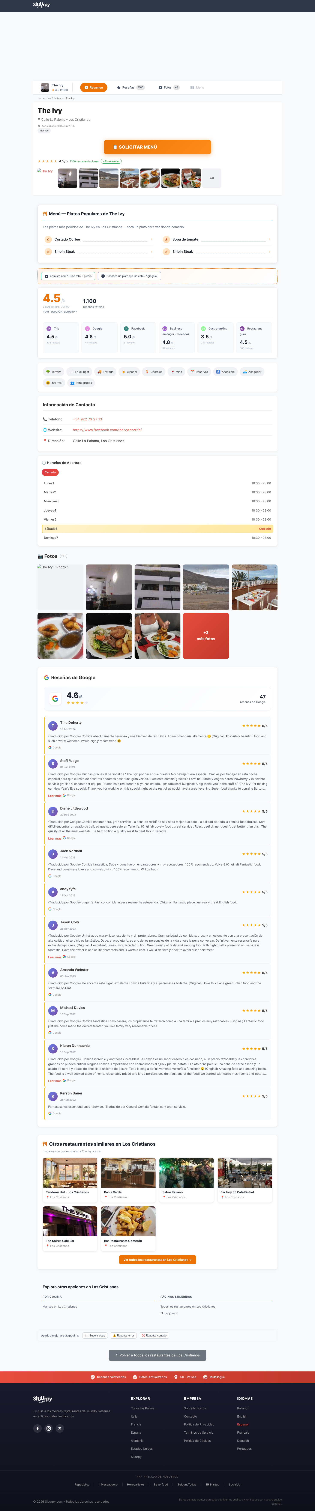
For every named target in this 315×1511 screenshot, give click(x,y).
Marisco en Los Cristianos (60, 1306)
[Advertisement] (157, 46)
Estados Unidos (142, 1448)
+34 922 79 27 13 (87, 419)
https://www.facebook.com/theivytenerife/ (107, 430)
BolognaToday (186, 1484)
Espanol (242, 1424)
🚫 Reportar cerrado (154, 1335)
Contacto (190, 1416)
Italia (134, 1416)
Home (41, 98)
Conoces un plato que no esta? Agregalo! (132, 276)
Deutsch (243, 1440)
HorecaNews (135, 1484)
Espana (136, 1432)
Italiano (242, 1408)
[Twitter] (60, 1428)
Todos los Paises (142, 1408)
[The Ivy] (47, 178)
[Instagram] (48, 1428)
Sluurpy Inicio (169, 1313)
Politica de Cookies (197, 1440)
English (242, 1416)
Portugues (244, 1448)
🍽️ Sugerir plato (95, 1335)
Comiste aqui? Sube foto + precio (71, 276)
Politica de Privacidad (199, 1424)
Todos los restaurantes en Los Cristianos (187, 1306)
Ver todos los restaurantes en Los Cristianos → (157, 1259)
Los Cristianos (55, 98)
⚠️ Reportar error (123, 1335)
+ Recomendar (111, 161)
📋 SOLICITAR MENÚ (134, 147)
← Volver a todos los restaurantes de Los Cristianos (157, 1355)
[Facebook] (37, 1428)
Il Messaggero (108, 1484)
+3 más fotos (206, 635)
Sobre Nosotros (195, 1408)
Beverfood (161, 1484)
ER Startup (212, 1484)
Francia (136, 1424)
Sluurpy (136, 1456)
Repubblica (82, 1484)
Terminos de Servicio (198, 1432)
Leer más (55, 796)
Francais (243, 1432)
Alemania (137, 1440)
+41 (212, 178)
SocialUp (234, 1484)
